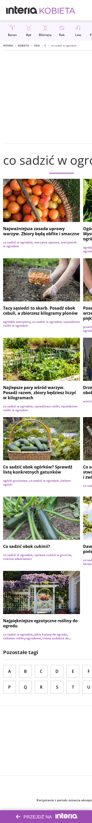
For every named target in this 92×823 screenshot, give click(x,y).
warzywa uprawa (46, 242)
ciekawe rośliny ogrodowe (22, 638)
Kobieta (23, 45)
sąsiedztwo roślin (47, 406)
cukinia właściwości (17, 559)
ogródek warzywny (17, 322)
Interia (8, 45)
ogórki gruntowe (15, 480)
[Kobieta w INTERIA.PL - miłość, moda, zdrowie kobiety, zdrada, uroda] (57, 10)
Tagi (37, 45)
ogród (87, 247)
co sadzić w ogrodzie (18, 242)
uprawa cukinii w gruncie (52, 555)
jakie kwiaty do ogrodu (50, 634)
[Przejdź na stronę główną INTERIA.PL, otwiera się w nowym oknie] (22, 10)
